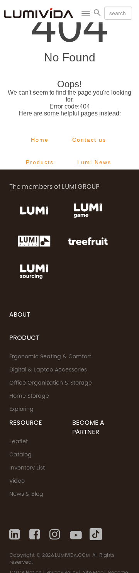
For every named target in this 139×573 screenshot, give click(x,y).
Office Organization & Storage (50, 383)
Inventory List (27, 468)
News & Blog (26, 494)
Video (17, 481)
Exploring (21, 409)
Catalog (20, 455)
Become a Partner (88, 428)
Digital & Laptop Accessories (48, 370)
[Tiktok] (96, 534)
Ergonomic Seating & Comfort (50, 357)
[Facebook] (35, 534)
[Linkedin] (15, 534)
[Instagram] (55, 534)
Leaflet (18, 442)
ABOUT (19, 315)
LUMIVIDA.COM (72, 555)
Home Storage (29, 396)
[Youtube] (76, 534)
